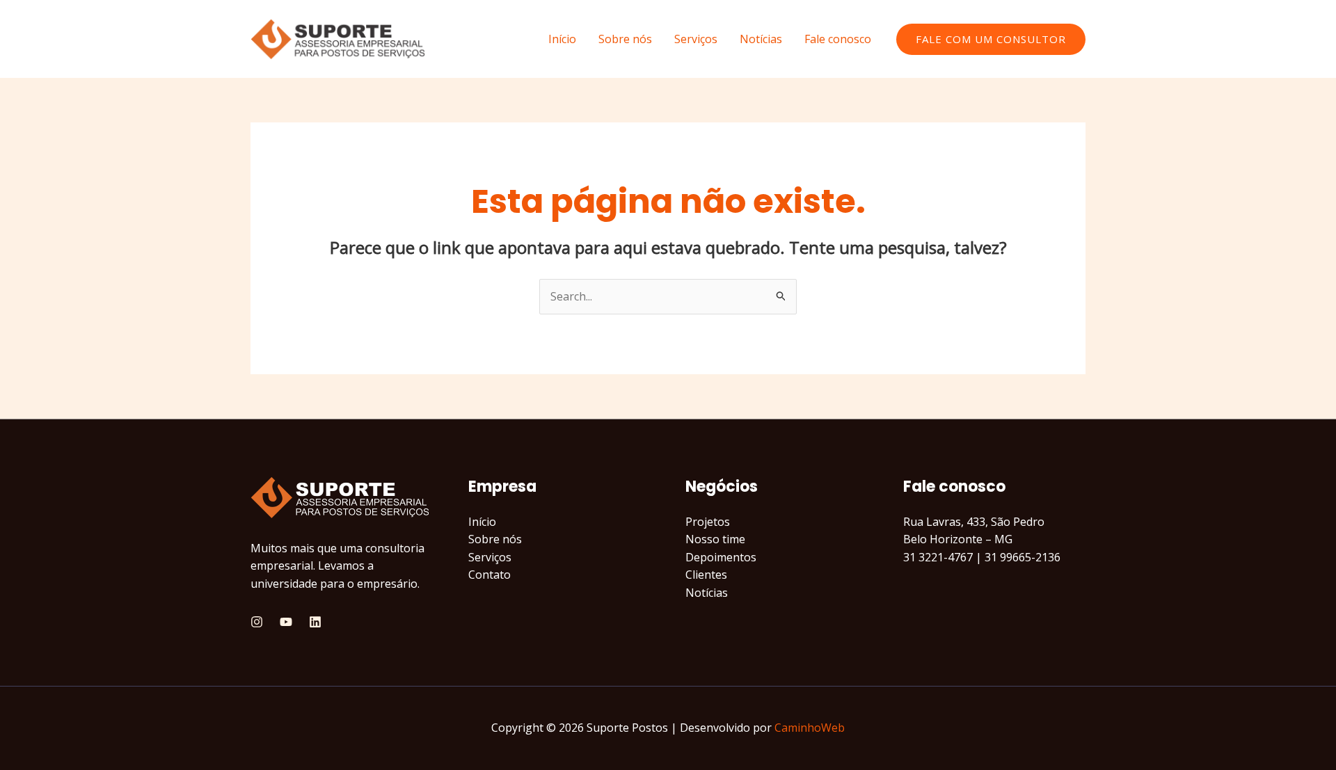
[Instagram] (256, 622)
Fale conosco (837, 39)
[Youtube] (286, 622)
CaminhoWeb (809, 727)
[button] (991, 39)
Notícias (761, 39)
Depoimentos (720, 557)
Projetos (707, 521)
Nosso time (715, 539)
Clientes (706, 574)
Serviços (695, 39)
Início (562, 39)
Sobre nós (625, 39)
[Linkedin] (315, 622)
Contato (489, 574)
